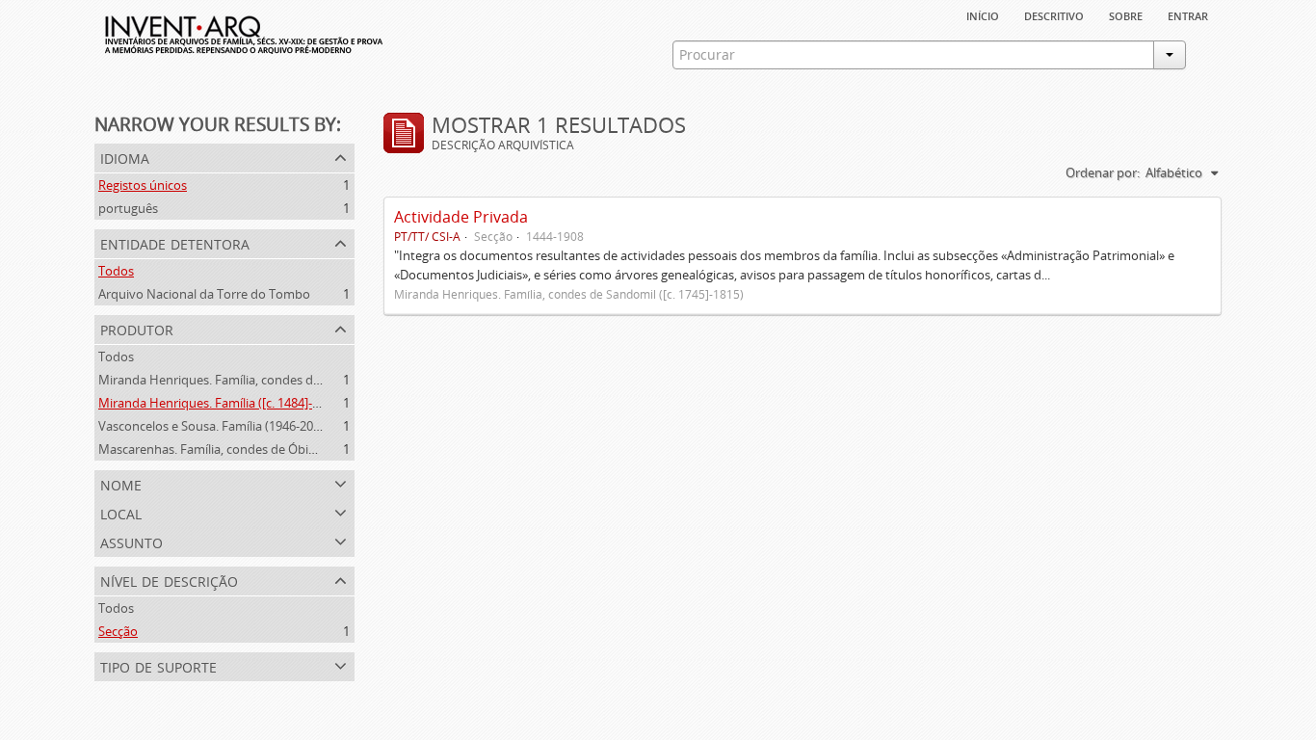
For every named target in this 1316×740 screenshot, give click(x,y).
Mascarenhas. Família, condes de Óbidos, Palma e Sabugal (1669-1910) (297, 449)
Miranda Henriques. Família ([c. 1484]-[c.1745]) (228, 402)
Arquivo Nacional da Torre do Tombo (204, 294)
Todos (116, 270)
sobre (1126, 14)
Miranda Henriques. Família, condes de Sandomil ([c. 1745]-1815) (281, 379)
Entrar (1188, 14)
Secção (118, 631)
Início (982, 14)
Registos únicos (142, 185)
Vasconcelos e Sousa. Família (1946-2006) (214, 426)
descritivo (1054, 14)
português (128, 208)
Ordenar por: (1103, 172)
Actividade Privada (461, 216)
